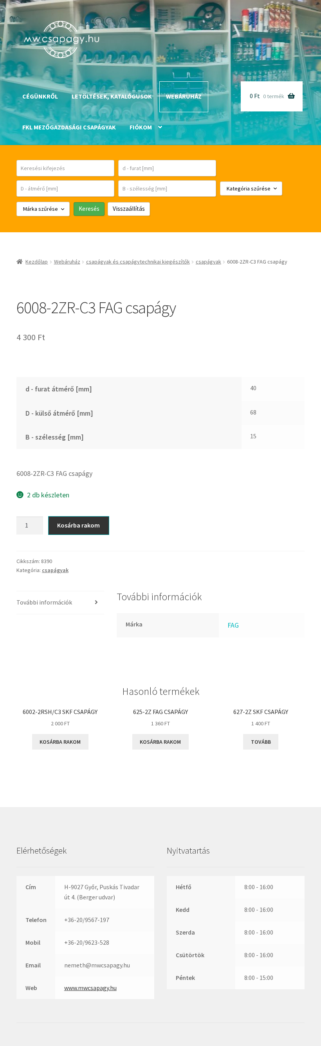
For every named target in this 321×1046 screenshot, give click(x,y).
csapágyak (208, 261)
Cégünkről (40, 96)
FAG (233, 625)
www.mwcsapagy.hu (90, 988)
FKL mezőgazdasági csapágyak (69, 127)
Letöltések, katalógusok (112, 96)
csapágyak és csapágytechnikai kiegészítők (138, 261)
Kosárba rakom (78, 525)
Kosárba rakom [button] (60, 741)
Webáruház (184, 96)
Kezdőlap (36, 261)
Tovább (261, 741)
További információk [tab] (44, 602)
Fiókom (141, 127)
